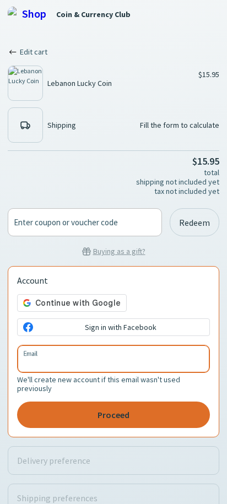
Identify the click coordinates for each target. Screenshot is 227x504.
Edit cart (33, 52)
